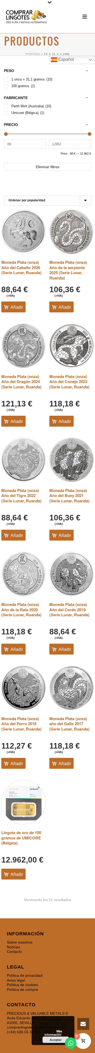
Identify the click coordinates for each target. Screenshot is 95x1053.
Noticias (13, 947)
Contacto (14, 951)
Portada (33, 54)
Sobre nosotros (19, 942)
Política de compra (22, 989)
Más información (53, 1033)
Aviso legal (16, 980)
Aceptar (56, 1039)
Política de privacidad (24, 975)
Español (65, 59)
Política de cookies (22, 985)
